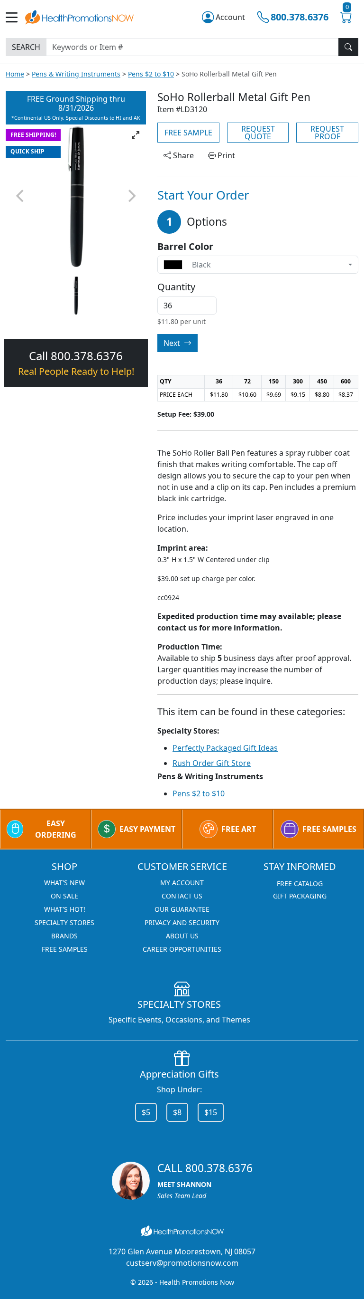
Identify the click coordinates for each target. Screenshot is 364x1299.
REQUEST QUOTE (258, 133)
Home (15, 73)
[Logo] (79, 16)
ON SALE (64, 895)
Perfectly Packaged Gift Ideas (225, 748)
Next (173, 343)
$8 (177, 1112)
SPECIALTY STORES (64, 922)
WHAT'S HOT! (64, 909)
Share (182, 155)
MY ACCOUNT (182, 882)
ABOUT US (182, 935)
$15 (210, 1112)
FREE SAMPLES (329, 829)
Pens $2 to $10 (151, 73)
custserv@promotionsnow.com (182, 1263)
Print (225, 155)
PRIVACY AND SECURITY (182, 922)
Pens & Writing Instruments (76, 73)
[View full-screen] (135, 135)
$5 (146, 1112)
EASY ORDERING (55, 829)
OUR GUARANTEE (182, 909)
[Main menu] (15, 17)
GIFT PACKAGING (300, 895)
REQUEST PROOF (327, 133)
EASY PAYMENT (147, 829)
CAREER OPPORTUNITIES (182, 949)
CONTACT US (182, 895)
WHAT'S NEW (64, 882)
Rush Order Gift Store (212, 763)
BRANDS (64, 935)
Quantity (176, 287)
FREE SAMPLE (188, 132)
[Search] (348, 47)
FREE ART (238, 829)
